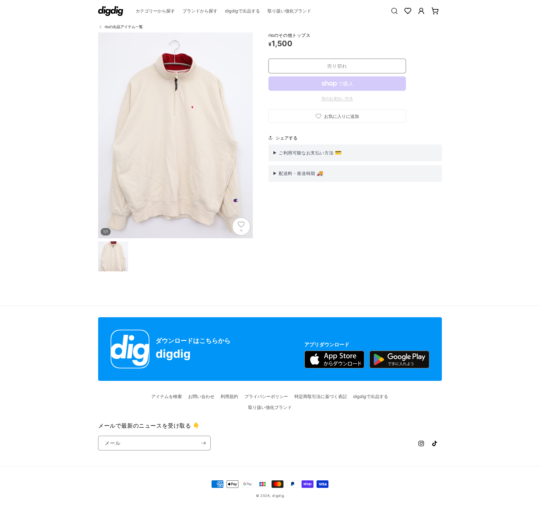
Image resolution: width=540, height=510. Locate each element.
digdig (278, 495)
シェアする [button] (287, 137)
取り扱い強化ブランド (270, 407)
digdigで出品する (370, 396)
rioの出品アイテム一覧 (124, 26)
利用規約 (229, 396)
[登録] (203, 443)
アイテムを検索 (166, 396)
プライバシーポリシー (266, 396)
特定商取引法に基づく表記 (320, 396)
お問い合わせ (201, 396)
